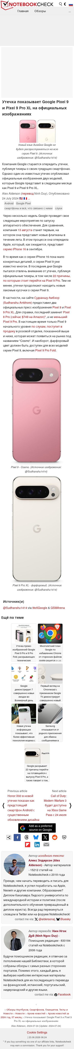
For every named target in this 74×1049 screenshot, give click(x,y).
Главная (23, 11)
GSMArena (58, 608)
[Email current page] (46, 844)
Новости (20, 1013)
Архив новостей (36, 1013)
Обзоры (40, 11)
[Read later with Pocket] (64, 837)
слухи (58, 208)
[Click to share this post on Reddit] (54, 837)
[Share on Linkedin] (37, 844)
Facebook (64, 994)
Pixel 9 (56, 307)
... (70, 11)
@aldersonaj (46, 919)
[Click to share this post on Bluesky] (36, 837)
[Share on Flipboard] (27, 844)
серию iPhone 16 (14, 249)
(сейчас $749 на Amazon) (28, 317)
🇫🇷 (25, 198)
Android (8, 203)
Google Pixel (23, 203)
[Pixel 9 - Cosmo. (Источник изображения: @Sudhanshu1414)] (36, 411)
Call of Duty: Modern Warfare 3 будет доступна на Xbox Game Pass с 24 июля (55, 805)
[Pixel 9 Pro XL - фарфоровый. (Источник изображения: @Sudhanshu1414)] (37, 529)
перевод (28, 193)
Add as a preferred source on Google (40, 828)
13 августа (25, 230)
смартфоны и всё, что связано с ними (28, 208)
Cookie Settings (37, 1032)
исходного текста (51, 856)
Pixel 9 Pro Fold (45, 350)
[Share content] (8, 837)
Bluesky (65, 919)
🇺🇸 (21, 198)
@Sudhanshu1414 (15, 608)
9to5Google (39, 608)
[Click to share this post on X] (45, 837)
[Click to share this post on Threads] (26, 837)
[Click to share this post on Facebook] (17, 837)
